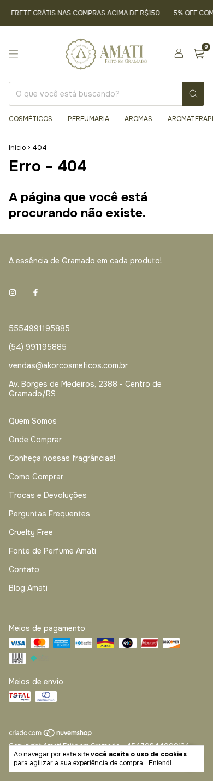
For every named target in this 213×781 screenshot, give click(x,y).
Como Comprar (36, 477)
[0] (198, 54)
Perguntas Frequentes (49, 514)
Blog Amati (28, 588)
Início (17, 147)
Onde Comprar (35, 439)
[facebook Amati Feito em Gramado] (35, 292)
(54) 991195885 (38, 347)
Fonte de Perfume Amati (52, 551)
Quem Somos (33, 421)
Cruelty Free (31, 532)
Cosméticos (30, 119)
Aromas (138, 119)
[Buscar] (193, 94)
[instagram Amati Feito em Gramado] (12, 292)
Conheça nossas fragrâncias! (62, 458)
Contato (24, 569)
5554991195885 (39, 328)
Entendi (160, 763)
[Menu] (14, 54)
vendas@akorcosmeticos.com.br (68, 365)
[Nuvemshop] (51, 735)
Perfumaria (88, 119)
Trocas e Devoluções (48, 495)
